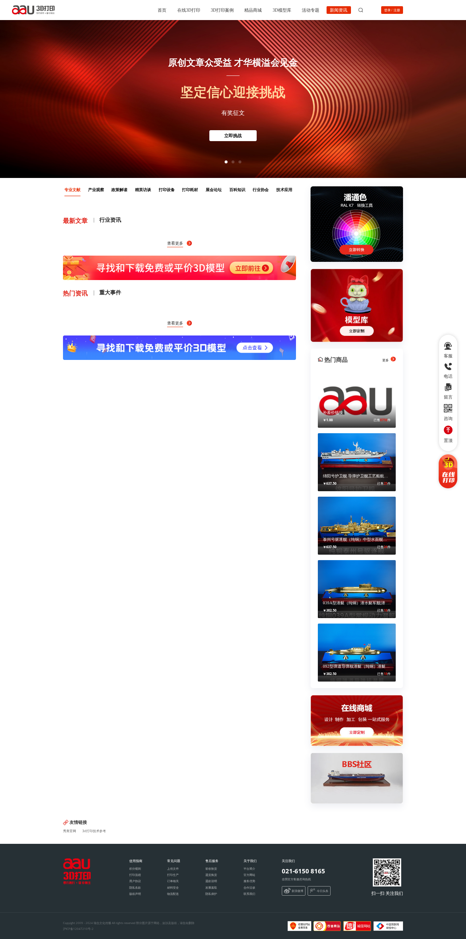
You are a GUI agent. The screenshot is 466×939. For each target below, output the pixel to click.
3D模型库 (282, 10)
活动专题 (310, 10)
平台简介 (249, 868)
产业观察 (96, 189)
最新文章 (75, 220)
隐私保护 (211, 894)
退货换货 (211, 875)
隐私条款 (135, 887)
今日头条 (322, 891)
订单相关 (173, 881)
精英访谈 (143, 189)
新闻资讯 (338, 10)
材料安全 (173, 887)
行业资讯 (110, 219)
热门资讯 (75, 292)
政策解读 (119, 189)
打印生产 (173, 875)
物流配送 (173, 894)
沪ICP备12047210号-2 (78, 929)
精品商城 (253, 10)
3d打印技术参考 (94, 831)
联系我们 (249, 894)
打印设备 (167, 189)
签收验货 (211, 868)
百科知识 (237, 189)
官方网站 (249, 875)
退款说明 (211, 881)
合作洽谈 (249, 887)
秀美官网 (69, 831)
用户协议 (135, 881)
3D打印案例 (222, 10)
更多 (386, 360)
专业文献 (72, 189)
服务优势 (249, 881)
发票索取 (211, 887)
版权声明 (135, 894)
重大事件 (110, 292)
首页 (162, 10)
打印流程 (135, 875)
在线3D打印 (188, 10)
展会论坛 (214, 189)
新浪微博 (297, 891)
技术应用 (284, 189)
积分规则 (135, 868)
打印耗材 (190, 189)
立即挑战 (233, 135)
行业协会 (261, 189)
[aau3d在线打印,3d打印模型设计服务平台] (77, 882)
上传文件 (173, 868)
